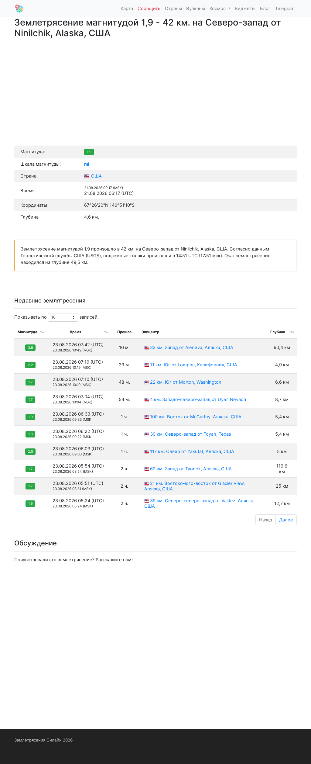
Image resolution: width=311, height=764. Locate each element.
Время (75, 332)
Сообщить (149, 8)
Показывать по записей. (56, 317)
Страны (173, 8)
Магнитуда (27, 332)
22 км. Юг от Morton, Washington (185, 382)
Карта (127, 8)
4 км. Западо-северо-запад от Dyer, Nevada (198, 399)
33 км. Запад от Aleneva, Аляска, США (191, 347)
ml (86, 164)
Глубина (277, 332)
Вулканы (195, 8)
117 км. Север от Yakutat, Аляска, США (192, 451)
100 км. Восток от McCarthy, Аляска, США (195, 417)
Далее (286, 520)
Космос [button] (218, 8)
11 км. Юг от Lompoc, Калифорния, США (193, 365)
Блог (265, 8)
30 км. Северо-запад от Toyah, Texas (190, 434)
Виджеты (245, 8)
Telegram (285, 8)
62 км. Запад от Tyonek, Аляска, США (191, 469)
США (96, 176)
